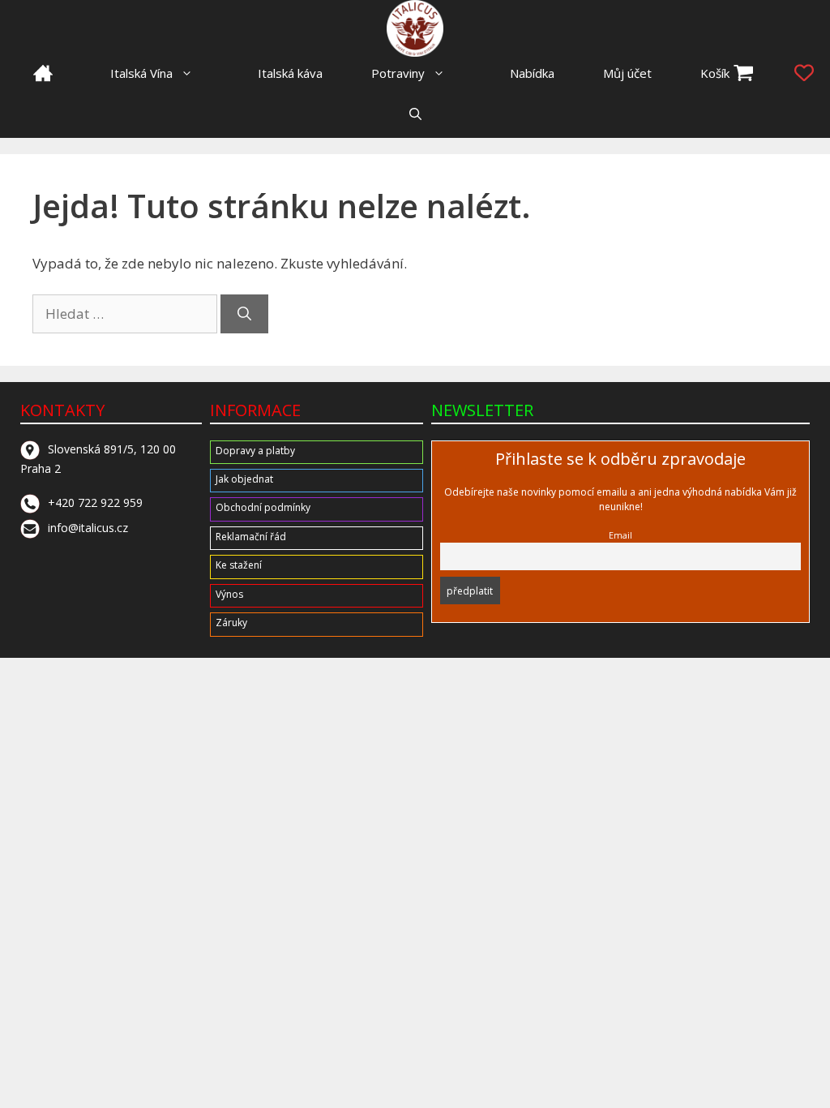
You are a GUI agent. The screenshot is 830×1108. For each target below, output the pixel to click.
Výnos (229, 594)
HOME (43, 73)
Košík (714, 73)
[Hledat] (244, 313)
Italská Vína (141, 73)
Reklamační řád (251, 536)
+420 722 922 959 (95, 502)
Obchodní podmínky (263, 507)
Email (620, 535)
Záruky (231, 622)
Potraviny (398, 73)
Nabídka (532, 73)
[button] (415, 113)
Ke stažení (239, 565)
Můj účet (627, 73)
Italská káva (290, 73)
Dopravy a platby (255, 450)
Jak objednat (244, 479)
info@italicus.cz (88, 527)
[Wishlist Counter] (804, 73)
